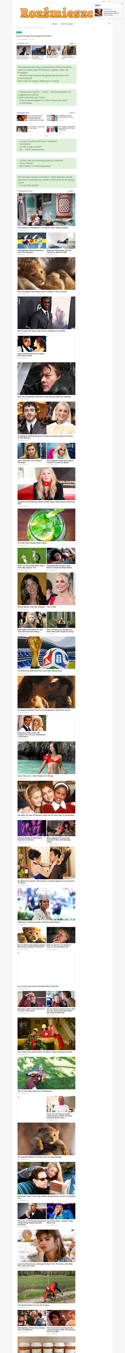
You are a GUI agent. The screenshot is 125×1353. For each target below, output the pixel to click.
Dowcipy (19, 32)
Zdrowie (55, 24)
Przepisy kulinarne (67, 24)
